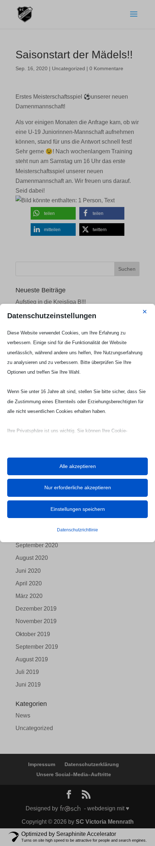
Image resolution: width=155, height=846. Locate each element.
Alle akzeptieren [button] (77, 466)
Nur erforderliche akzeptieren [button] (77, 487)
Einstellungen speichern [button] (77, 509)
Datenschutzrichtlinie (77, 529)
